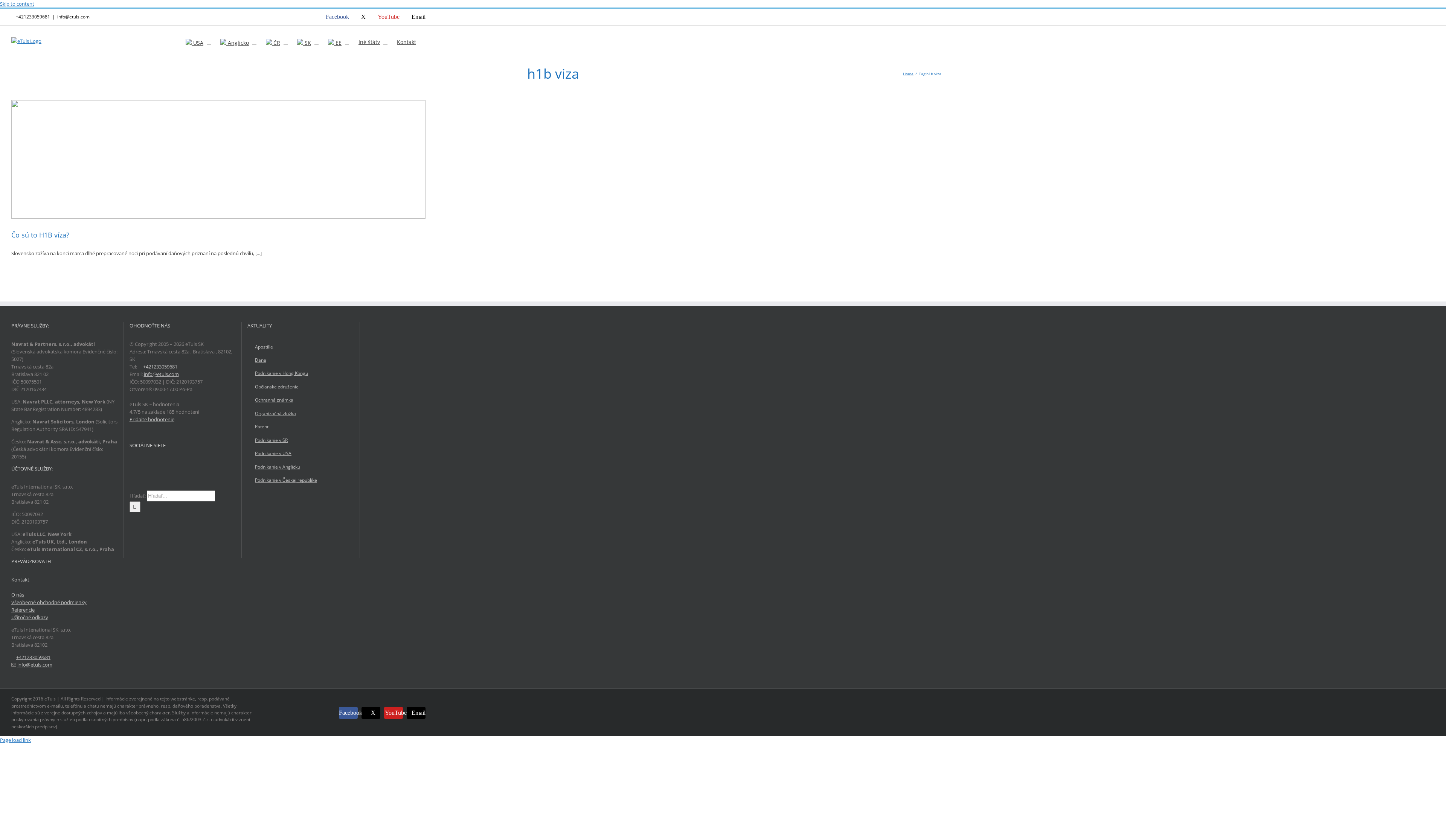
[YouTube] (151, 463)
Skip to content (17, 3)
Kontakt (20, 579)
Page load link (15, 740)
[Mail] (161, 463)
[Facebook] (132, 463)
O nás (17, 594)
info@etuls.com (73, 17)
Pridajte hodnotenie (152, 419)
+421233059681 (33, 17)
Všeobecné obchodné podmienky (49, 602)
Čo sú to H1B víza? (40, 234)
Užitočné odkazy (29, 617)
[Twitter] (141, 463)
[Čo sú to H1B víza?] (218, 159)
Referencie (23, 609)
